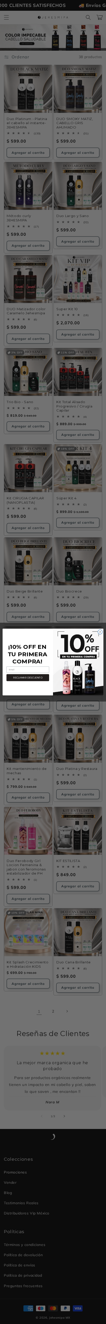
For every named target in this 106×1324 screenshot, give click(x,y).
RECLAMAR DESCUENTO (27, 677)
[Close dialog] (100, 632)
